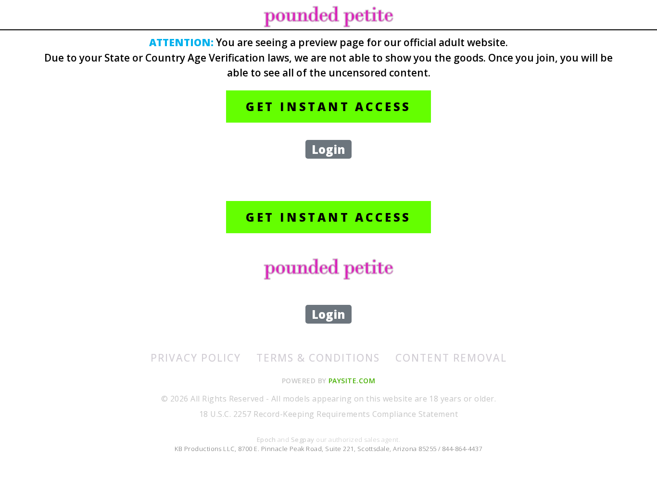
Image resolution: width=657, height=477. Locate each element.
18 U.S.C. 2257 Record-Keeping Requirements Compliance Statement (328, 414)
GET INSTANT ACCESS (328, 106)
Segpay (303, 439)
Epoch (267, 439)
